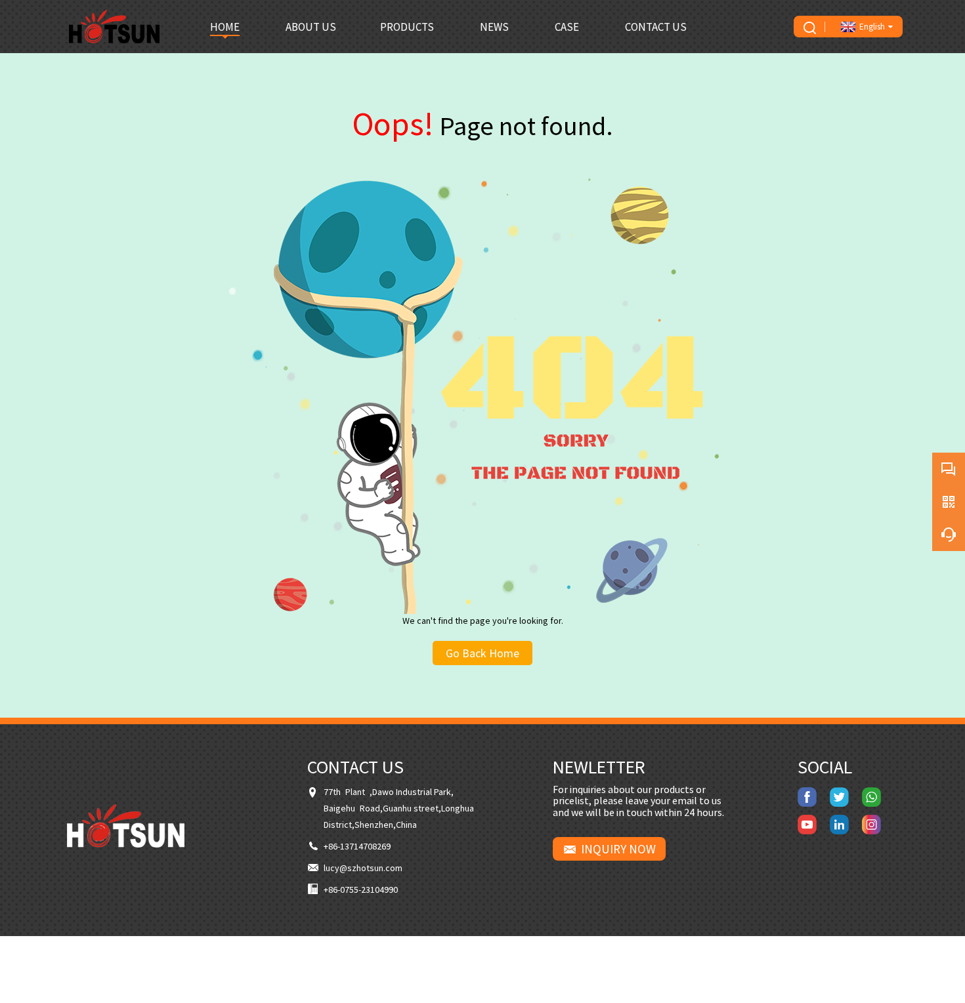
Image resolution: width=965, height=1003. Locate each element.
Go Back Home (482, 653)
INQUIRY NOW (618, 849)
